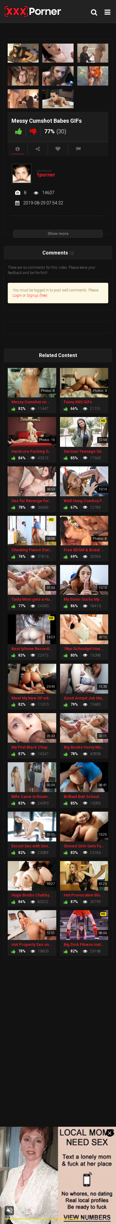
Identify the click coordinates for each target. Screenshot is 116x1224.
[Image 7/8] (23, 98)
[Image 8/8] (57, 98)
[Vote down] (33, 131)
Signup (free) (37, 295)
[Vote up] (18, 131)
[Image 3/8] (92, 53)
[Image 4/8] (23, 75)
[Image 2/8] (57, 53)
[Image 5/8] (57, 75)
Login (17, 295)
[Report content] (78, 149)
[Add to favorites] (58, 149)
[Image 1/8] (23, 53)
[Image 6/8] (92, 75)
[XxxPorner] (35, 11)
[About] (18, 149)
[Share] (38, 149)
